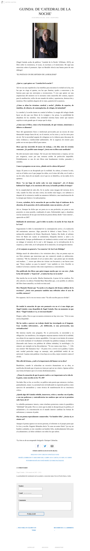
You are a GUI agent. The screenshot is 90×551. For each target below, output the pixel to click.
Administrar (59, 547)
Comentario (22, 500)
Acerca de (31, 547)
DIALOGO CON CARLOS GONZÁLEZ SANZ (45, 454)
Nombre (21, 486)
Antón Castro (10, 2)
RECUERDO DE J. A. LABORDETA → (63, 529)
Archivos (45, 547)
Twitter (45, 446)
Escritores (54, 17)
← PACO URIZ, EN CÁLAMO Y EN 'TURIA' (26, 529)
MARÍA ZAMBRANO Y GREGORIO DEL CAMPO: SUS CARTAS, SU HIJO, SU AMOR (45, 457)
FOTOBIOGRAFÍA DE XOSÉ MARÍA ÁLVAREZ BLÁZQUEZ (45, 460)
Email (52, 446)
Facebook (38, 446)
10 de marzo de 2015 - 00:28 (40, 17)
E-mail (25, 493)
